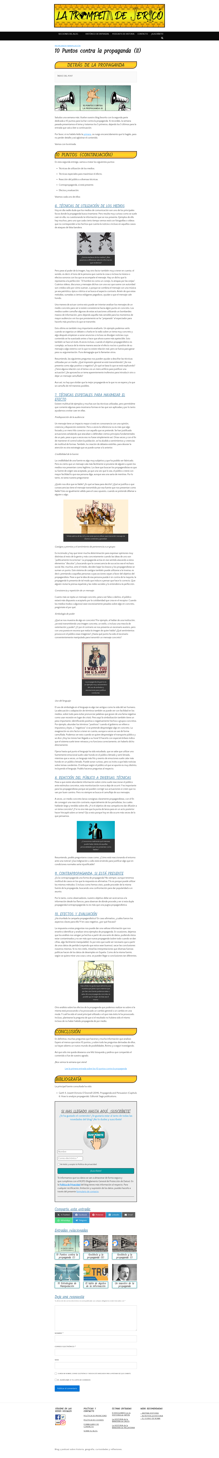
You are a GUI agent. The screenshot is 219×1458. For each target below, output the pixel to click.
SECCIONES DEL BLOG (68, 34)
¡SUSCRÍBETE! (157, 34)
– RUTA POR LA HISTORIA (151, 1416)
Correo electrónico (65, 1346)
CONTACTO (143, 34)
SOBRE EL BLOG (91, 1431)
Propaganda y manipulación (67, 46)
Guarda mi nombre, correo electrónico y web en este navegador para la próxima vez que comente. (94, 1373)
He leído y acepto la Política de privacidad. (78, 1164)
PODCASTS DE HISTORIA (123, 34)
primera (87, 134)
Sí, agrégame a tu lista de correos (73, 1380)
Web (57, 1360)
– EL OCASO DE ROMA (150, 1419)
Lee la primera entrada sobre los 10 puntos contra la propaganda (96, 1068)
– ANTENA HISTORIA (149, 1413)
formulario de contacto (87, 1191)
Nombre (59, 1333)
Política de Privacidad (70, 1185)
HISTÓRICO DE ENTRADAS (97, 34)
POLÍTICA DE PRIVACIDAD (95, 1416)
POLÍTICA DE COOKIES (94, 1420)
